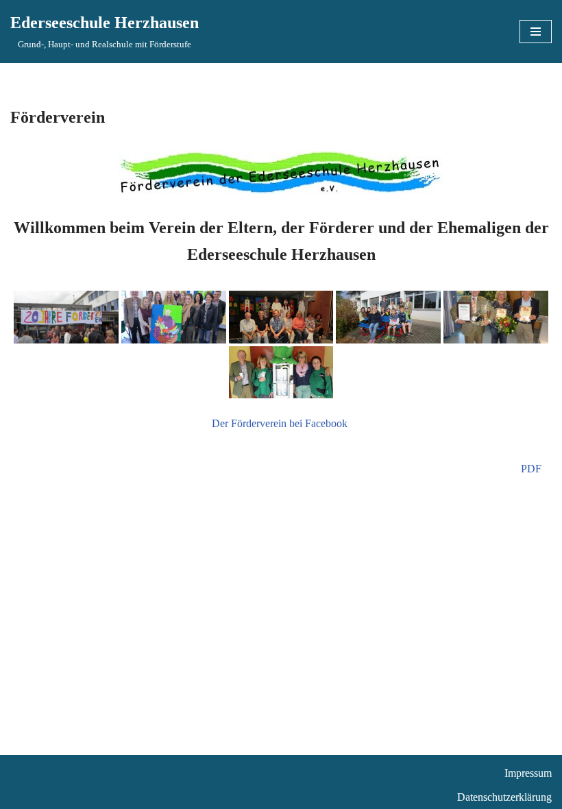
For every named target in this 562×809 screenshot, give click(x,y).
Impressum (528, 773)
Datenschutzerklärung (504, 797)
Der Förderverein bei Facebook (281, 423)
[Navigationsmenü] (536, 31)
